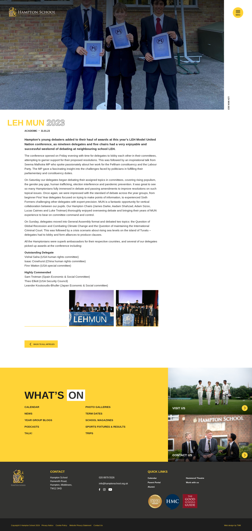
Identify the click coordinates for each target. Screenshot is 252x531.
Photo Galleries (98, 407)
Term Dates (93, 413)
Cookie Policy (61, 525)
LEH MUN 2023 (229, 103)
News (28, 413)
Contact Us (98, 525)
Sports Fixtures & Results (105, 426)
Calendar (31, 407)
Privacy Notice (47, 525)
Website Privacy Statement (80, 525)
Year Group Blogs (38, 420)
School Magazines (99, 420)
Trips (89, 433)
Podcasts (31, 426)
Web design (229, 525)
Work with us (192, 482)
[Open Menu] (238, 11)
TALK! (28, 433)
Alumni (151, 487)
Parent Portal (154, 482)
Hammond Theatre (195, 478)
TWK (239, 525)
